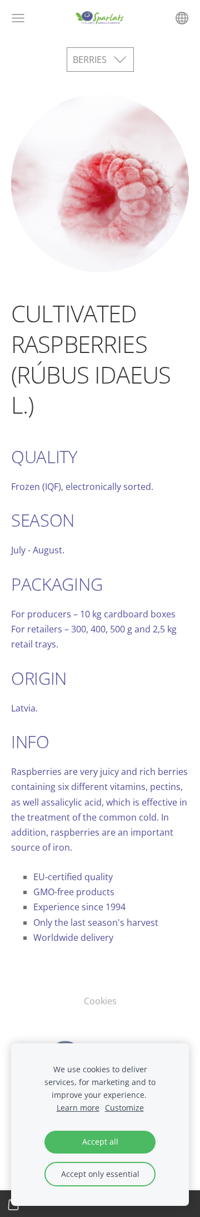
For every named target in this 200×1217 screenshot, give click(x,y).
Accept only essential (100, 1174)
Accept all (100, 1141)
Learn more (78, 1107)
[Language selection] (182, 18)
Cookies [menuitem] (100, 1001)
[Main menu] (18, 18)
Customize (124, 1107)
